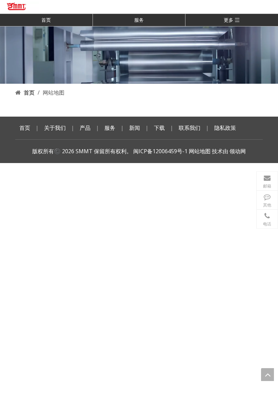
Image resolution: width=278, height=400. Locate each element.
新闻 (134, 128)
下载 (159, 128)
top (267, 374)
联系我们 (189, 128)
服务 (139, 20)
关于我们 (55, 128)
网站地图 (200, 151)
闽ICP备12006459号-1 (160, 151)
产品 (85, 128)
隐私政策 (225, 128)
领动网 (238, 151)
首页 (46, 20)
